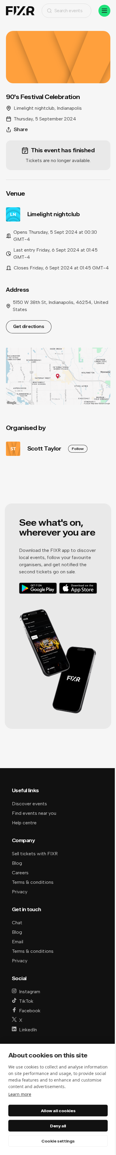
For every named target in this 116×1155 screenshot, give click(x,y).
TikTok (26, 1001)
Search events (68, 10)
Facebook (29, 1010)
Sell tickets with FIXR (35, 853)
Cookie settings (58, 1141)
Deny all (58, 1125)
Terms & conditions (33, 882)
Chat (17, 922)
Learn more (19, 1094)
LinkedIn (28, 1029)
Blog (17, 863)
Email (17, 941)
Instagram (29, 991)
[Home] (20, 11)
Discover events (29, 803)
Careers (20, 872)
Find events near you (34, 813)
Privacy (19, 892)
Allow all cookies (58, 1110)
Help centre (24, 823)
